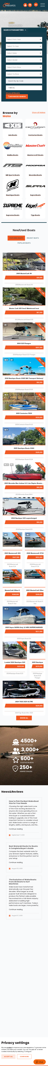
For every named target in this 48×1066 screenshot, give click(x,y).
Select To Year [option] (13, 46)
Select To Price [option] (13, 74)
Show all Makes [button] (38, 112)
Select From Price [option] (14, 67)
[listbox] (24, 39)
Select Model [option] (12, 60)
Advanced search (18, 96)
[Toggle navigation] (43, 5)
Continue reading (16, 829)
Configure (24, 1056)
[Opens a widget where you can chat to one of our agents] (39, 1062)
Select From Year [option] (14, 39)
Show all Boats (13, 93)
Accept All (8, 1056)
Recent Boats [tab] (33, 238)
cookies (9, 1047)
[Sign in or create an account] (25, 5)
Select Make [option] (12, 53)
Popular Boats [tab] (24, 243)
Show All (24, 718)
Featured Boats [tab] (16, 238)
